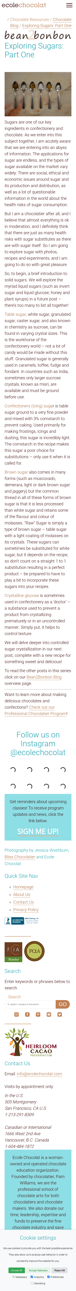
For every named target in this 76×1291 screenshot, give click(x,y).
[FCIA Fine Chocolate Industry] (14, 960)
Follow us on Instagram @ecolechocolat (38, 743)
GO (63, 1004)
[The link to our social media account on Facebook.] (27, 1015)
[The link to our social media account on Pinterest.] (38, 1015)
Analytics (39, 1277)
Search (14, 996)
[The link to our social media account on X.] (60, 1015)
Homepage (23, 886)
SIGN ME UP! (38, 831)
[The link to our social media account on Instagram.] (16, 1015)
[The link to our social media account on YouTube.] (49, 1015)
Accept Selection (38, 1270)
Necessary (21, 1277)
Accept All (16, 1270)
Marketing (39, 1283)
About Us (21, 894)
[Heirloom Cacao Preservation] (38, 1042)
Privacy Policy (26, 909)
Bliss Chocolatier (20, 856)
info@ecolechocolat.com (39, 1073)
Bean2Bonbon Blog (44, 677)
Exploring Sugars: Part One (46, 25)
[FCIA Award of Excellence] (34, 960)
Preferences (57, 1277)
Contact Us (23, 902)
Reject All (59, 1270)
